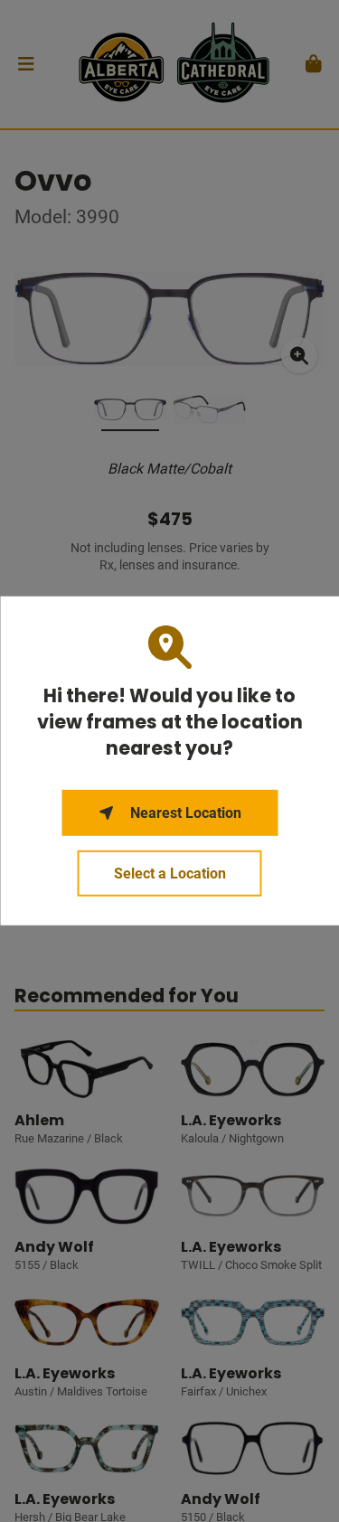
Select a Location (170, 873)
